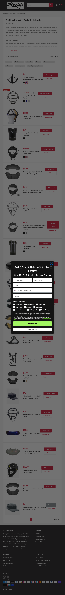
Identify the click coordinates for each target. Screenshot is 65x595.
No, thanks (32, 329)
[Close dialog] (51, 263)
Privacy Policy (46, 318)
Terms (15, 319)
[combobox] (16, 290)
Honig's (38, 314)
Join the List (32, 323)
